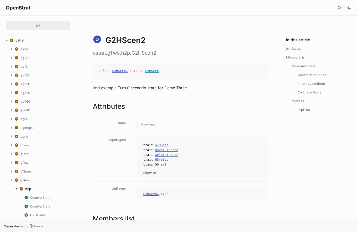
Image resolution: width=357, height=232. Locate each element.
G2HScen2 (120, 71)
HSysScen (162, 159)
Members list (296, 57)
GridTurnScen (166, 155)
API (38, 26)
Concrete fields (309, 92)
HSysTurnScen (166, 150)
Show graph (149, 124)
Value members (303, 66)
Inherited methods (312, 83)
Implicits (298, 101)
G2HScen (152, 71)
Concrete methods (312, 75)
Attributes (293, 48)
